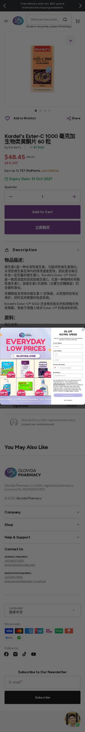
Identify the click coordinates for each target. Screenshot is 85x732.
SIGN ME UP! (68, 395)
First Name (57, 343)
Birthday (56, 372)
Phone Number (59, 364)
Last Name (57, 350)
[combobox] (56, 368)
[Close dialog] (83, 329)
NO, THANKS (68, 400)
